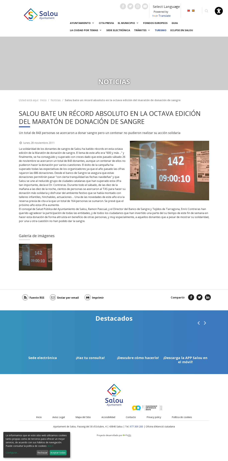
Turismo (160, 30)
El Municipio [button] (127, 23)
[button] (199, 323)
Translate (164, 16)
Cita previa (106, 23)
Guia (175, 23)
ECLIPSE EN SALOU (181, 30)
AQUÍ (50, 445)
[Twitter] (199, 297)
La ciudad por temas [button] (84, 30)
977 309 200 (136, 426)
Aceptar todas (58, 452)
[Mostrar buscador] (206, 10)
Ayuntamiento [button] (80, 23)
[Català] (188, 10)
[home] (41, 14)
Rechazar (42, 452)
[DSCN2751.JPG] (35, 257)
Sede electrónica (118, 30)
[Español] (193, 10)
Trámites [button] (140, 30)
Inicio (43, 100)
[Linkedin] (208, 297)
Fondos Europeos (155, 23)
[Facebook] (191, 297)
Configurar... (12, 452)
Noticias (56, 100)
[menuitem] (189, 10)
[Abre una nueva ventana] (123, 6)
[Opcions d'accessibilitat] (219, 11)
